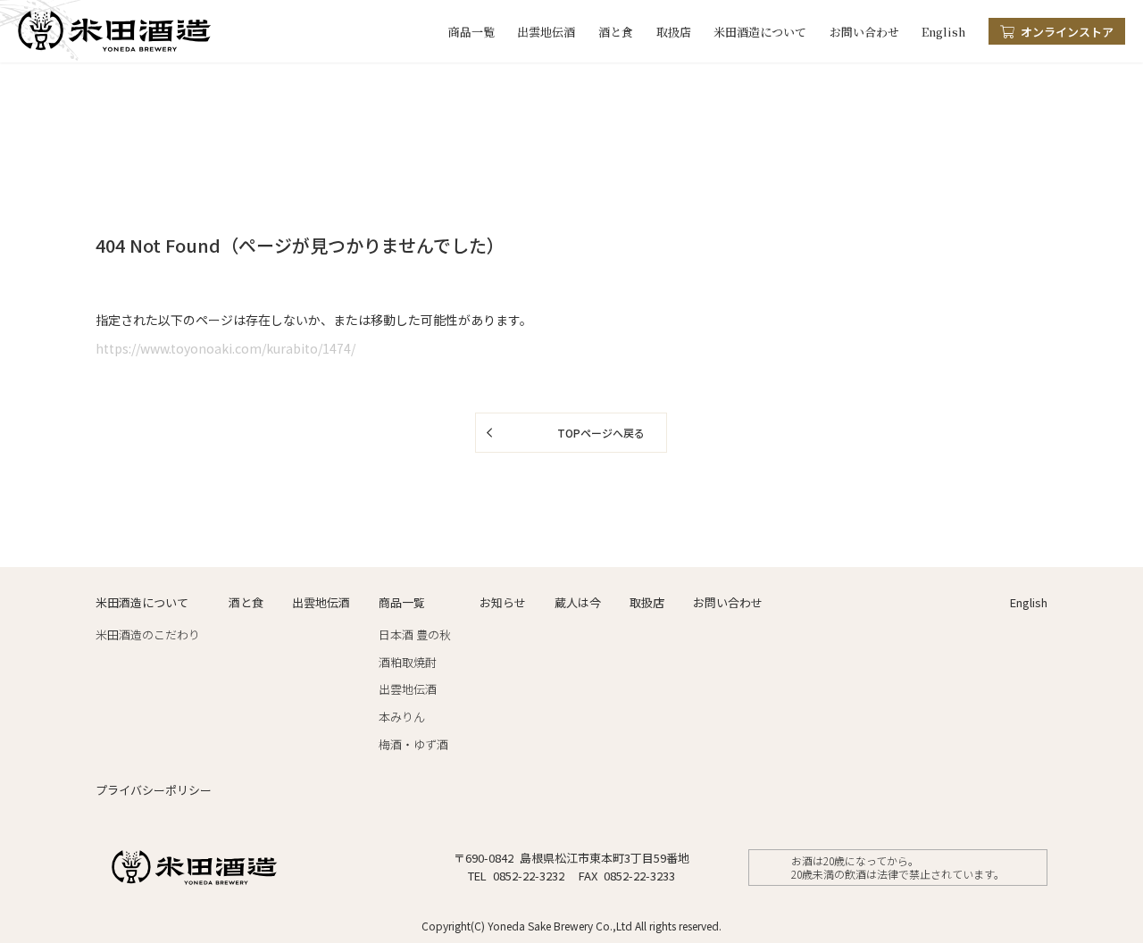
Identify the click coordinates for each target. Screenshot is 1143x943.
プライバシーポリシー (154, 789)
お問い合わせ (864, 31)
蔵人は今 (578, 602)
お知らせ (503, 602)
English (943, 31)
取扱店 (673, 31)
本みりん (402, 716)
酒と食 (615, 31)
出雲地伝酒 (546, 31)
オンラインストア (1067, 31)
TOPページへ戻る (601, 432)
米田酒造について (759, 31)
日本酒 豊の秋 (415, 634)
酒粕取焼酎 (408, 662)
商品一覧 (471, 31)
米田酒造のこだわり (148, 634)
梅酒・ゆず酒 (413, 744)
